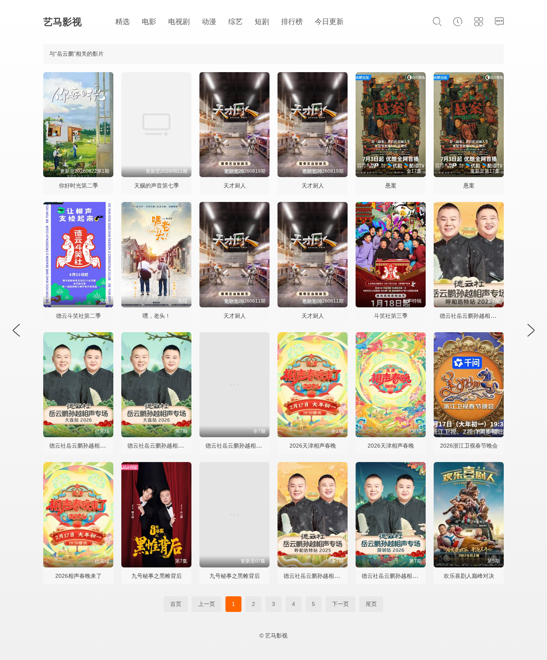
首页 (175, 604)
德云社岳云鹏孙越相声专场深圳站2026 (410, 576)
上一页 (206, 604)
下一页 (340, 604)
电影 (149, 22)
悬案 (390, 185)
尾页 (371, 604)
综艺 (235, 22)
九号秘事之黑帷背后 (156, 576)
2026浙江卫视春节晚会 (469, 445)
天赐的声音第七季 (156, 185)
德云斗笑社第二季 (78, 316)
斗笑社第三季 (391, 316)
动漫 (209, 22)
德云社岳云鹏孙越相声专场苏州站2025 (253, 445)
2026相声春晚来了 (78, 576)
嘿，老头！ (157, 316)
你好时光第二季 (78, 185)
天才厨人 (234, 185)
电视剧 (179, 22)
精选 (122, 22)
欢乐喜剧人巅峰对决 (469, 576)
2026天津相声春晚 (313, 445)
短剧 (262, 22)
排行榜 (292, 22)
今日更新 (329, 22)
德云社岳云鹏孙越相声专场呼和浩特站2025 (338, 576)
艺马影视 (62, 21)
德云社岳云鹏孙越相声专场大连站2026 (97, 445)
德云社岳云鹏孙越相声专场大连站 (169, 445)
